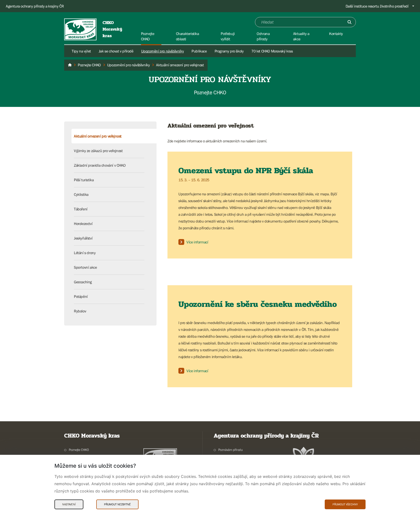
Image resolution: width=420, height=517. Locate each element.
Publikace (199, 51)
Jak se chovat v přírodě (116, 51)
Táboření (81, 209)
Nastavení (69, 504)
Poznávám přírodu (230, 450)
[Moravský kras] (70, 65)
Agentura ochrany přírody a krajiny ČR (35, 6)
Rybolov (80, 311)
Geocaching (83, 282)
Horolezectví (83, 223)
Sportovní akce (85, 267)
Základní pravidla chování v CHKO (99, 165)
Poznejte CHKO (79, 450)
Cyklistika (81, 194)
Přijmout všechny (345, 504)
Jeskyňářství (83, 238)
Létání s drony (85, 252)
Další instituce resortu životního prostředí (377, 6)
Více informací (197, 242)
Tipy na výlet (81, 51)
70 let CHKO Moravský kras (272, 51)
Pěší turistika (84, 180)
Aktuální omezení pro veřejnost (98, 136)
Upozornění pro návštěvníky (162, 51)
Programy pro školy (229, 51)
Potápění (81, 296)
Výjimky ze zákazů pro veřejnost (98, 150)
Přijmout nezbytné (117, 504)
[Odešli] (349, 22)
